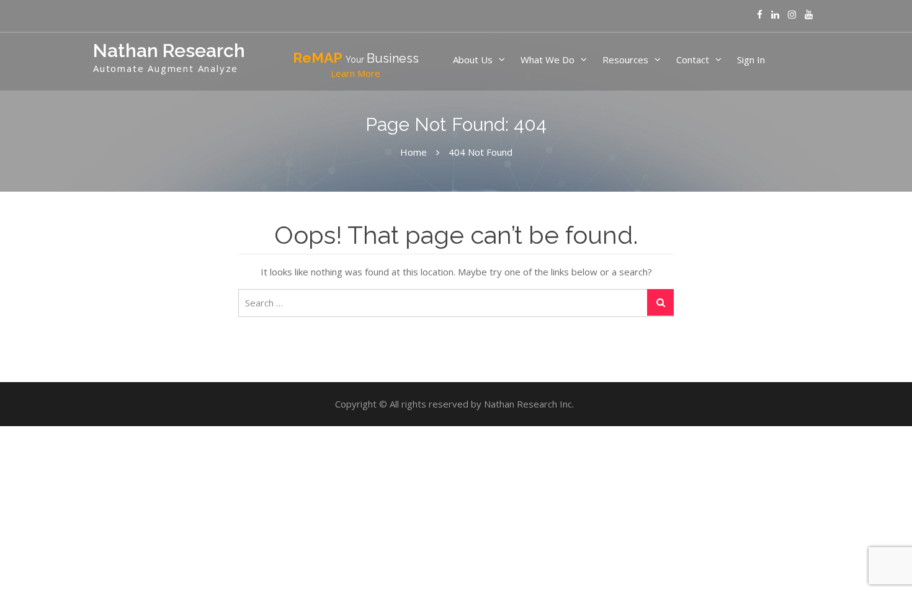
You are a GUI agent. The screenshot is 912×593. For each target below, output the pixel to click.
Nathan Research (169, 50)
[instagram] (792, 14)
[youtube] (809, 14)
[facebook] (759, 14)
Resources (625, 59)
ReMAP (356, 64)
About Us (473, 59)
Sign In (751, 59)
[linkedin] (775, 14)
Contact (692, 59)
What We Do (547, 59)
